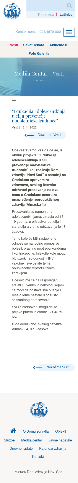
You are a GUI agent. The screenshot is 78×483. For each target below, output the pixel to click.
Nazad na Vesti (49, 134)
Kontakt (38, 456)
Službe (9, 440)
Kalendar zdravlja (52, 448)
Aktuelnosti (58, 44)
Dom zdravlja (13, 431)
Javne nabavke (60, 440)
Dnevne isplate (21, 448)
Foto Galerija (39, 53)
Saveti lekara (33, 44)
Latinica (66, 14)
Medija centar (31, 440)
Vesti (14, 44)
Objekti (60, 431)
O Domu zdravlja (36, 431)
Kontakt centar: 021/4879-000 (38, 31)
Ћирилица (45, 14)
